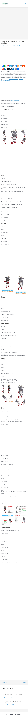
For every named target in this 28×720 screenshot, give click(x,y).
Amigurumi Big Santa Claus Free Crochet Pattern (12, 702)
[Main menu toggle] (25, 3)
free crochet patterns (13, 79)
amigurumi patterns (15, 100)
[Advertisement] (14, 22)
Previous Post (4, 682)
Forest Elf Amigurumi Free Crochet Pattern (12, 694)
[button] (11, 4)
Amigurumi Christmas (6, 45)
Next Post (24, 682)
